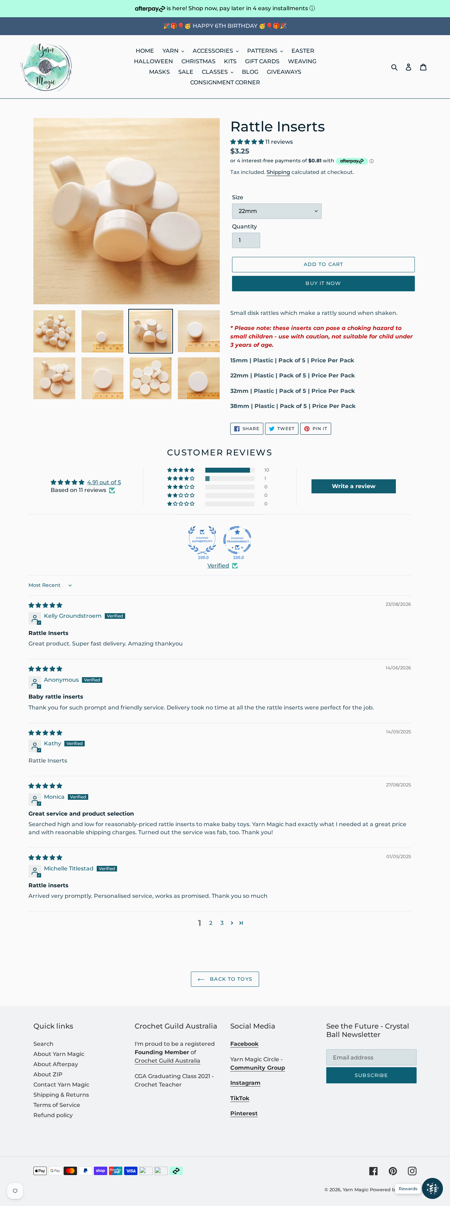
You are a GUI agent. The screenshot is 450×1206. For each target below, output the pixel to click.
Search (43, 1043)
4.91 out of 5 (104, 482)
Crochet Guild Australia (167, 1060)
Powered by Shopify (393, 1189)
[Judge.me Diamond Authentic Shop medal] (202, 540)
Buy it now (323, 283)
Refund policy (53, 1115)
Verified (218, 565)
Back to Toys (230, 979)
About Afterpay (55, 1064)
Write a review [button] (353, 486)
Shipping (278, 172)
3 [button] (222, 923)
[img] (45, 605)
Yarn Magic (355, 1189)
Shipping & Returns (61, 1094)
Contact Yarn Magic (61, 1084)
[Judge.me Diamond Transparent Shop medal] (237, 540)
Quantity (244, 226)
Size (237, 197)
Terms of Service (56, 1105)
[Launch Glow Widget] (432, 1188)
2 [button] (210, 923)
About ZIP (48, 1074)
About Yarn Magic (58, 1054)
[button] (247, 141)
